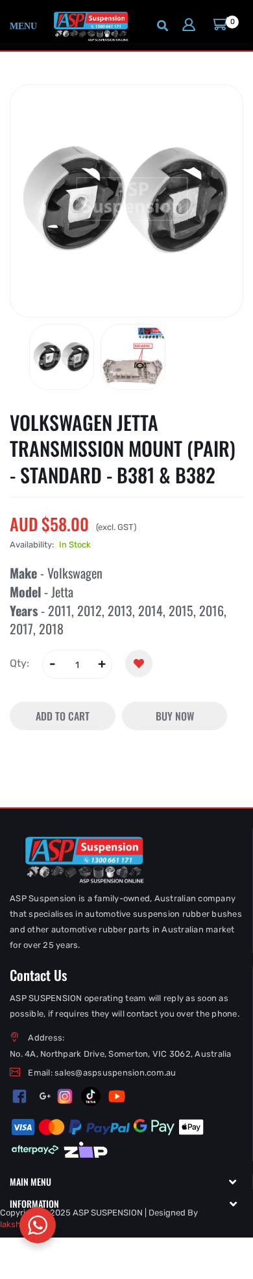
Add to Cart (63, 716)
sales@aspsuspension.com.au (115, 1072)
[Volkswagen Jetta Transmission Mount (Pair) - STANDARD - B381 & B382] (61, 357)
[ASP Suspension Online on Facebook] (20, 1096)
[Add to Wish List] (138, 663)
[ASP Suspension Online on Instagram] (65, 1096)
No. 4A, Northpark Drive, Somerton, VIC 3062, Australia (121, 1054)
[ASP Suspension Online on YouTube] (116, 1096)
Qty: (19, 663)
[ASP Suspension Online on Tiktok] (91, 1096)
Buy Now (175, 716)
